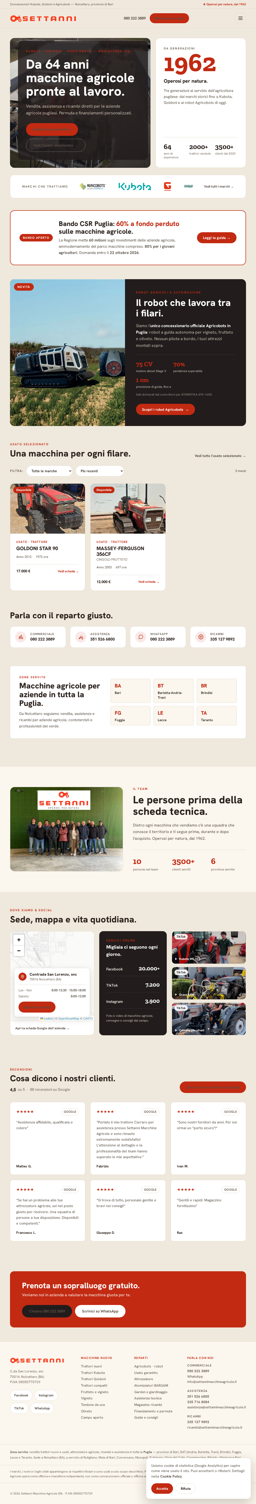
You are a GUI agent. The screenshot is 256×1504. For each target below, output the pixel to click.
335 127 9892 (198, 1422)
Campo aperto (92, 1417)
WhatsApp (42, 1408)
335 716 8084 (198, 1402)
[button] (18, 939)
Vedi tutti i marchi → (219, 186)
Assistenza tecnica (148, 1398)
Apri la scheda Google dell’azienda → (42, 1028)
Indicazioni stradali (37, 1007)
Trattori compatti (94, 1385)
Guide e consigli (146, 1417)
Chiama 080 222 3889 (47, 1311)
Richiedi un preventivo (52, 129)
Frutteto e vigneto (94, 1392)
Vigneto (86, 1398)
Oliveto (86, 1411)
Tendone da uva (93, 1404)
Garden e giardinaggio (151, 1392)
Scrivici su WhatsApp (100, 1311)
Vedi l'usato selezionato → (55, 145)
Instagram (46, 1395)
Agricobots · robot (148, 1366)
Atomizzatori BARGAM (151, 1385)
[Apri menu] (240, 18)
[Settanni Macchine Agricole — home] (44, 18)
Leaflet (48, 1019)
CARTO (88, 1019)
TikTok (19, 1408)
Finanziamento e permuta (153, 1411)
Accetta (162, 1488)
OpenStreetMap (68, 1019)
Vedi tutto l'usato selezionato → (220, 455)
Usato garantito (146, 1372)
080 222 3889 (135, 18)
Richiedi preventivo (169, 18)
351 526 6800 (198, 1396)
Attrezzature (143, 1379)
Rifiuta (185, 1488)
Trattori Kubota (93, 1372)
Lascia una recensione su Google (213, 1087)
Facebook (21, 1395)
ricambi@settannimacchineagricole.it (214, 1427)
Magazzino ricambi (148, 1404)
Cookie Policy (171, 1476)
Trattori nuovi (91, 1366)
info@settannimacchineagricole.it (212, 1381)
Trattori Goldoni (93, 1379)
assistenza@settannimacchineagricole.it (216, 1407)
